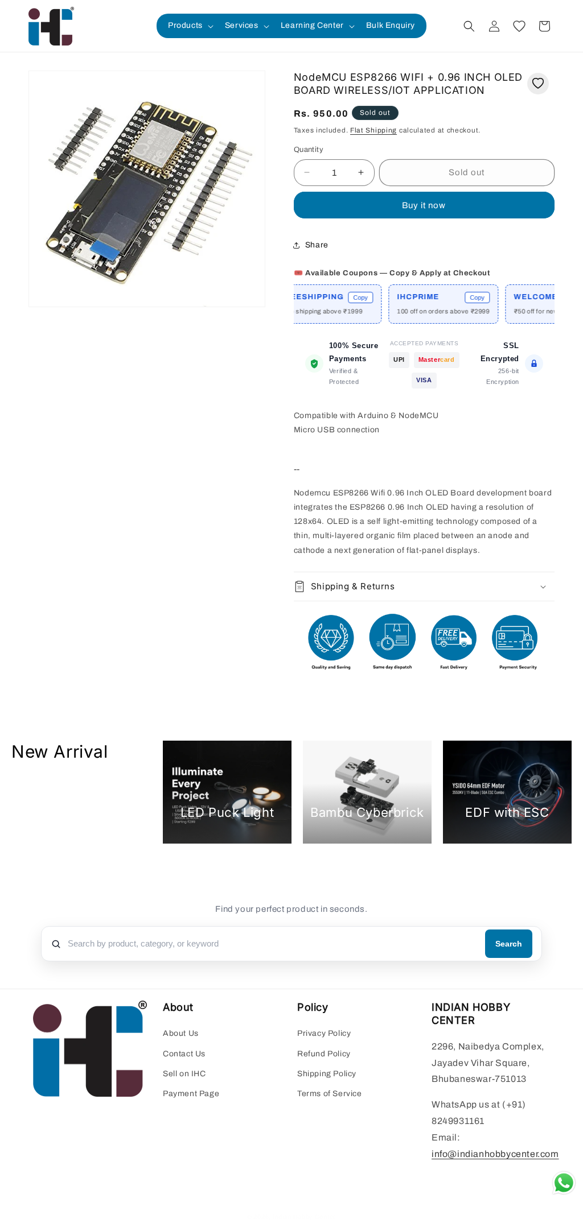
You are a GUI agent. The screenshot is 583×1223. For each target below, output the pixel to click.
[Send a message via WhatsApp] (564, 1183)
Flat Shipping (373, 130)
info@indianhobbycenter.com (495, 1154)
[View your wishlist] (519, 26)
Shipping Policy (326, 1073)
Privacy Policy (324, 1033)
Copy (342, 297)
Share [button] (317, 245)
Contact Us (184, 1054)
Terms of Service (329, 1093)
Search (508, 943)
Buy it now (424, 205)
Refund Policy (324, 1054)
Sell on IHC (184, 1073)
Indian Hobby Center (304, 1216)
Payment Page (191, 1093)
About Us (181, 1033)
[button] (189, 26)
